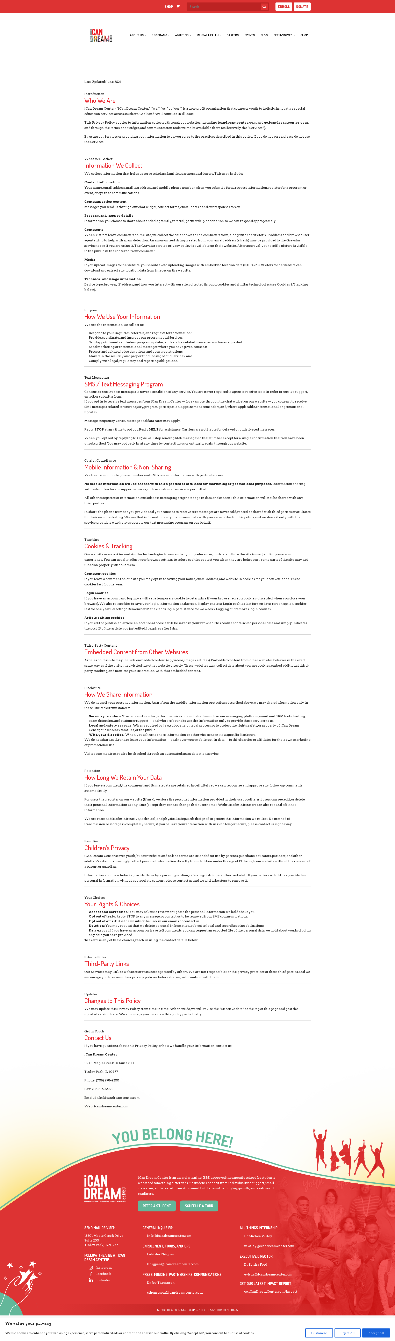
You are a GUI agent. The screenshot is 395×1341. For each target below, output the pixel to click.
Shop (304, 35)
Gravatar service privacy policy (166, 246)
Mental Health (208, 35)
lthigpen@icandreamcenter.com (173, 1264)
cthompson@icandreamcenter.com (175, 1292)
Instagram (103, 1268)
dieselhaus (230, 1310)
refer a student (157, 1206)
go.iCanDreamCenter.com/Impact (270, 1291)
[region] (197, 1329)
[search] (264, 7)
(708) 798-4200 (107, 1080)
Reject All (347, 1333)
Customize (319, 1333)
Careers (233, 35)
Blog (264, 35)
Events (249, 35)
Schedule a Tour (199, 1206)
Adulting (182, 35)
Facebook (103, 1274)
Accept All (376, 1333)
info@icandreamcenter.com (117, 1098)
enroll (284, 7)
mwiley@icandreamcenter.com (269, 1246)
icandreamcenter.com (111, 1106)
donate (302, 7)
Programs (159, 35)
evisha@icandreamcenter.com (268, 1274)
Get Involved (283, 35)
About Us (137, 35)
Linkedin (102, 1280)
